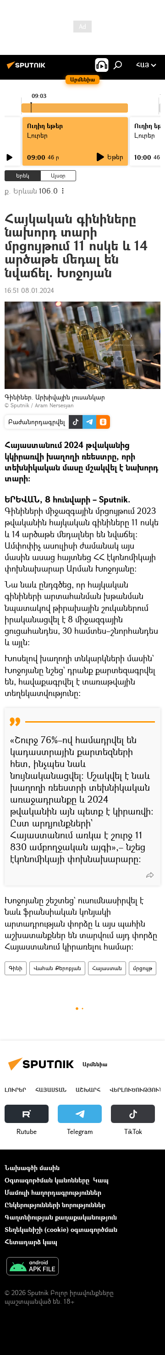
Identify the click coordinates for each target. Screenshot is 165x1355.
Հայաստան (107, 968)
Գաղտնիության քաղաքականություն (61, 1217)
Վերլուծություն (136, 1090)
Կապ (101, 1180)
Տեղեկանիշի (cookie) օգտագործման (61, 1229)
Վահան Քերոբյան (57, 968)
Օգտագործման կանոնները (47, 1180)
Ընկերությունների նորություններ (55, 1204)
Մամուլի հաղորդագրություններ (53, 1192)
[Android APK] (32, 1267)
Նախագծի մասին (32, 1167)
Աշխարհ (88, 1090)
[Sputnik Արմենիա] (27, 68)
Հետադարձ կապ (31, 1241)
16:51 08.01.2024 (29, 290)
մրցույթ (142, 968)
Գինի (15, 968)
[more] (150, 875)
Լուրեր (15, 1090)
